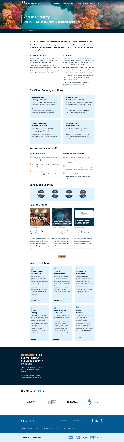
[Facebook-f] (92, 420)
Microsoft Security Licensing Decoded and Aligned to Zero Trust (61, 233)
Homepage (25, 30)
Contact (92, 3)
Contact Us (75, 421)
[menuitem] (99, 3)
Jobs (83, 421)
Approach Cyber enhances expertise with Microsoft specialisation (82, 233)
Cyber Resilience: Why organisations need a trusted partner (38, 233)
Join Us (85, 3)
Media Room (64, 421)
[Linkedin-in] (96, 420)
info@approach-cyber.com (31, 377)
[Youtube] (101, 420)
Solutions (57, 3)
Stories (78, 3)
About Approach (68, 3)
